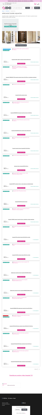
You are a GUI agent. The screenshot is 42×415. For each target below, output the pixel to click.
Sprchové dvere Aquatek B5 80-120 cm (21, 166)
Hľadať (27, 7)
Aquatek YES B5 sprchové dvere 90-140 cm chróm (21, 255)
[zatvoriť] (41, 1)
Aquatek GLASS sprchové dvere (21, 95)
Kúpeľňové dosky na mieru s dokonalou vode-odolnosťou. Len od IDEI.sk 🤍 (21, 0)
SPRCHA (7, 11)
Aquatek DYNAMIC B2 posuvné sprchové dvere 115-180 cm (21, 112)
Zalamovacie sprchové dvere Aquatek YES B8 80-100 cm (21, 272)
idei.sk (3, 11)
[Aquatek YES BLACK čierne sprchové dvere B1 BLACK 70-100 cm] (21, 320)
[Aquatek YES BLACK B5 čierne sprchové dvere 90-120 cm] (21, 338)
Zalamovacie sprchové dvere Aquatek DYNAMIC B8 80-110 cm (21, 290)
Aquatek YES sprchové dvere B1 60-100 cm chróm (21, 237)
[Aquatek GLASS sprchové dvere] (21, 89)
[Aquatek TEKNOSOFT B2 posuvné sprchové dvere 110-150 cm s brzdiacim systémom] (21, 71)
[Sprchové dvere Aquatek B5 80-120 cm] (21, 160)
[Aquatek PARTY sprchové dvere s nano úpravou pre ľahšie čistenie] (21, 178)
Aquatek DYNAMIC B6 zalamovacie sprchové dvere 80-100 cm (21, 308)
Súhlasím (24, 409)
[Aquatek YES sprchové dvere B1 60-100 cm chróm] (21, 231)
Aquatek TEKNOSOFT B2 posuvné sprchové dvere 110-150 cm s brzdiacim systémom (21, 77)
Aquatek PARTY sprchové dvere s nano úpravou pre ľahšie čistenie (21, 183)
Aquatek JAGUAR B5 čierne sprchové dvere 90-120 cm (21, 130)
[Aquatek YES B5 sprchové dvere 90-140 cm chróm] (21, 249)
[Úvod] (7, 8)
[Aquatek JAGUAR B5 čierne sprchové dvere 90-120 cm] (21, 124)
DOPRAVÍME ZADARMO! (10, 26)
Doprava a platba (5, 402)
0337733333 (9, 4)
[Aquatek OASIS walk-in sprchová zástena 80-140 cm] (21, 53)
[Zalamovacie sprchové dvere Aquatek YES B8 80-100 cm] (21, 267)
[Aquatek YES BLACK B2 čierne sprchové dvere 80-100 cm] (21, 355)
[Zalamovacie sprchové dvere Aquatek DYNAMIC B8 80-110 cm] (21, 284)
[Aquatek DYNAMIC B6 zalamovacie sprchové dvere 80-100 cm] (21, 302)
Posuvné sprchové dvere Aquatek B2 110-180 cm (21, 148)
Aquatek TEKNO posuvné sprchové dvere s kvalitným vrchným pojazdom (21, 219)
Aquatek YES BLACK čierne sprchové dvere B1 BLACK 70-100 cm (21, 326)
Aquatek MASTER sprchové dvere (21, 201)
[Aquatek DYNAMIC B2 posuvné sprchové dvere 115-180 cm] (21, 107)
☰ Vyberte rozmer (21, 63)
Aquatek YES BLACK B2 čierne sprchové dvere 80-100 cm (21, 361)
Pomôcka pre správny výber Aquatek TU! (21, 375)
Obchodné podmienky (6, 404)
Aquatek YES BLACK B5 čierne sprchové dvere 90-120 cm (21, 343)
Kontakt (3, 405)
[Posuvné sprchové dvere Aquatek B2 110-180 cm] (21, 142)
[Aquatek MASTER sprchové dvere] (21, 195)
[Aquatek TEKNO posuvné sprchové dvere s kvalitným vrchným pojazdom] (21, 213)
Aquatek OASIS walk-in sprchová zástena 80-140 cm (21, 59)
